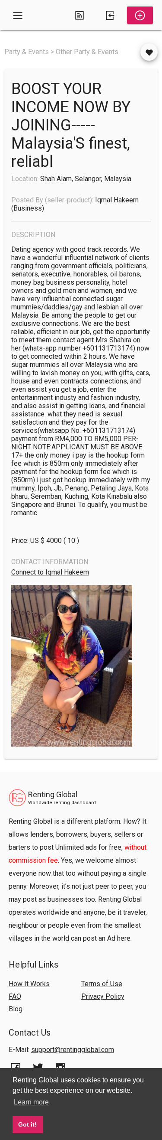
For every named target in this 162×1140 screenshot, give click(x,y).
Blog (15, 1009)
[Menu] (17, 15)
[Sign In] (110, 15)
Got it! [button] (27, 1124)
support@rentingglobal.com (72, 1050)
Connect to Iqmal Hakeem (50, 572)
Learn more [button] (31, 1102)
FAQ (15, 996)
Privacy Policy (102, 996)
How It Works (29, 984)
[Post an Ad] (140, 15)
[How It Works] (79, 15)
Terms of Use (101, 984)
